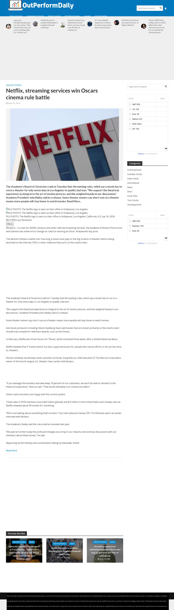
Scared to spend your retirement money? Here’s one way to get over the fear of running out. (76, 25)
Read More (11, 450)
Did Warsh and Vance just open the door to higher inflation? (130, 22)
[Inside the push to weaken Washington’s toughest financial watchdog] (35, 24)
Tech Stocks (15, 16)
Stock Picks (101, 16)
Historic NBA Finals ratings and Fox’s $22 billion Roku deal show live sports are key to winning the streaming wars (157, 26)
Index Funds (54, 16)
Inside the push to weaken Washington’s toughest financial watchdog (49, 24)
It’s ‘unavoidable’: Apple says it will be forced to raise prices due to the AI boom (103, 24)
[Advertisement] (87, 58)
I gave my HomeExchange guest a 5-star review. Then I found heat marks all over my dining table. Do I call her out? (22, 26)
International (72, 16)
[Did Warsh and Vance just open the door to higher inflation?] (116, 22)
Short (87, 16)
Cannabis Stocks (35, 16)
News (31, 542)
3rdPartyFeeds (14, 85)
